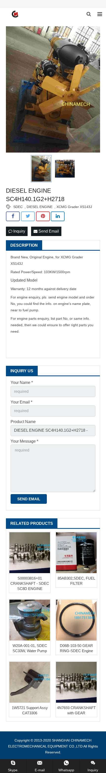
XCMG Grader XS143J (74, 207)
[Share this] (13, 216)
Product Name (23, 422)
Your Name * (22, 382)
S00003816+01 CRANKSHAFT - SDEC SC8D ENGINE (29, 583)
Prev (12, 89)
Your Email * (21, 402)
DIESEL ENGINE (40, 207)
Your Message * (24, 441)
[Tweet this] (28, 216)
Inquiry (18, 231)
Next (94, 89)
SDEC (18, 207)
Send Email (48, 231)
